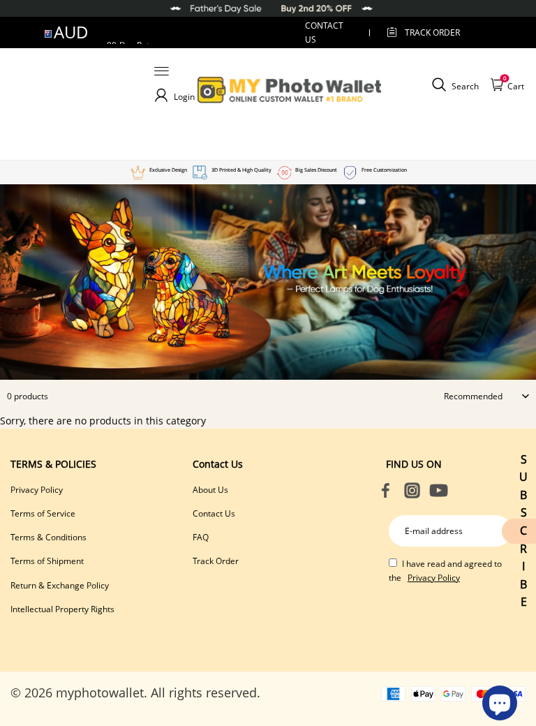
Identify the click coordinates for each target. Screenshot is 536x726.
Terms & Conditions (48, 537)
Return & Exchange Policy (59, 585)
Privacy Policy (36, 490)
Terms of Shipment (47, 561)
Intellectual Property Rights (62, 609)
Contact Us (214, 513)
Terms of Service (42, 513)
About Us (210, 490)
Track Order (432, 32)
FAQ (201, 537)
